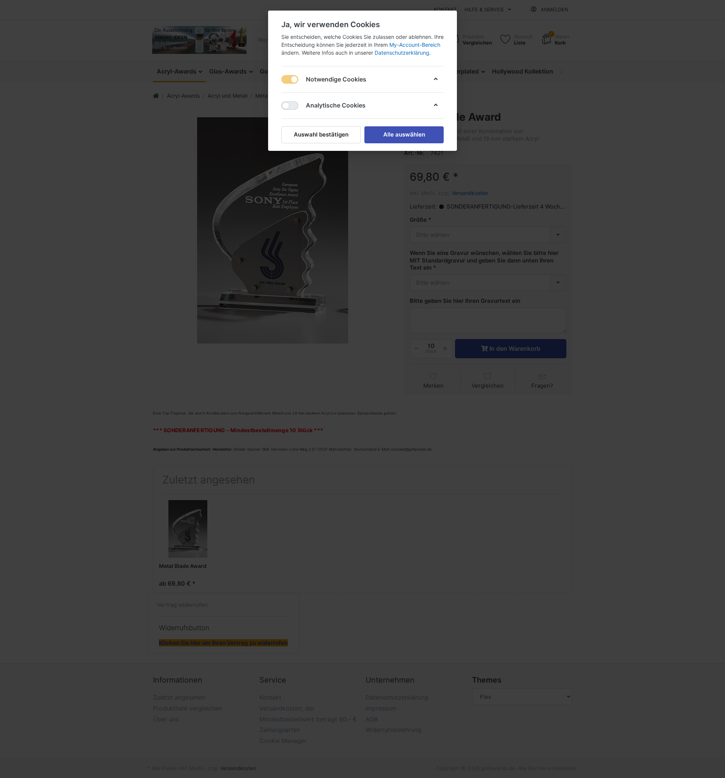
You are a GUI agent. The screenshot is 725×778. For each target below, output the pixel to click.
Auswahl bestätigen (321, 134)
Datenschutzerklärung (402, 52)
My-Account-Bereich (414, 44)
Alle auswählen (404, 134)
